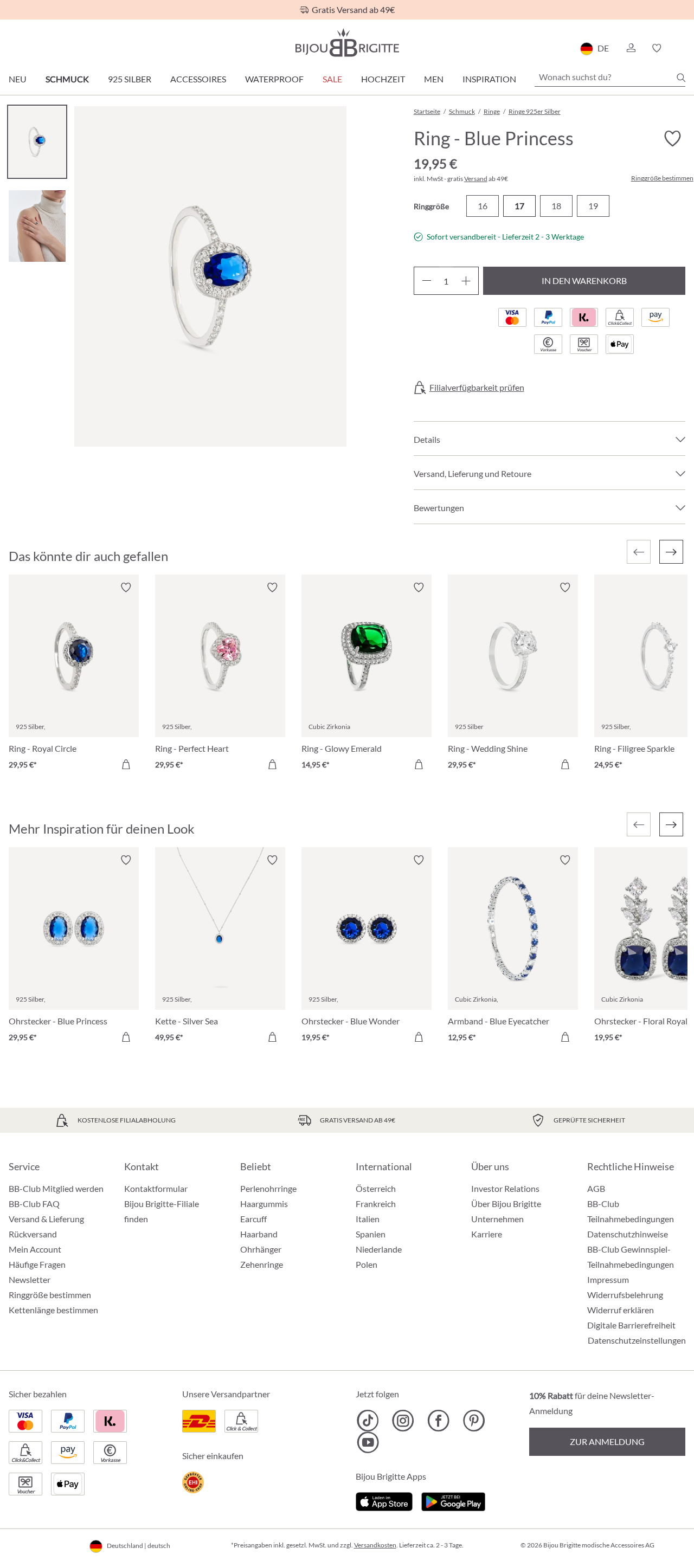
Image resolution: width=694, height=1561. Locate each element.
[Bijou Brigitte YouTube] (368, 1442)
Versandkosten (375, 1545)
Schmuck (67, 79)
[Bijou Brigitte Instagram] (403, 1420)
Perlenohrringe (268, 1188)
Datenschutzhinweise (627, 1234)
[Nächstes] (671, 552)
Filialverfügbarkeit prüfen (476, 387)
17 (519, 206)
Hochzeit (383, 79)
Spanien (370, 1234)
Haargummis (264, 1203)
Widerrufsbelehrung (625, 1294)
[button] (631, 48)
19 (593, 206)
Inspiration (489, 79)
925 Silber (129, 79)
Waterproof (274, 79)
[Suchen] (681, 77)
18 (556, 206)
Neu (18, 79)
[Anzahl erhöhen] (466, 281)
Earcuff (253, 1219)
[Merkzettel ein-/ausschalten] (126, 588)
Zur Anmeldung (607, 1441)
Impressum (608, 1279)
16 (482, 206)
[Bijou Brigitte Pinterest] (473, 1420)
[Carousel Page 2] (37, 225)
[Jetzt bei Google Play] (453, 1500)
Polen (366, 1264)
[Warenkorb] (682, 48)
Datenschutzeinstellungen (637, 1340)
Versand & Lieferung (46, 1219)
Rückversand (33, 1234)
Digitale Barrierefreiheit (631, 1325)
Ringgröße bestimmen (662, 178)
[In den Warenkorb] (126, 764)
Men (434, 79)
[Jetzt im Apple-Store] (384, 1500)
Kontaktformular (156, 1188)
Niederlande (379, 1249)
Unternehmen (497, 1219)
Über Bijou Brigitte (506, 1203)
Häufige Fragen (37, 1264)
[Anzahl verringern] (426, 281)
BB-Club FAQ (34, 1203)
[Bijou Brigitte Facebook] (438, 1420)
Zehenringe (261, 1264)
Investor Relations (505, 1188)
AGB (596, 1188)
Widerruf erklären (620, 1310)
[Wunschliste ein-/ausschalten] (672, 139)
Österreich (376, 1188)
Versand (475, 179)
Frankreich (376, 1203)
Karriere (486, 1234)
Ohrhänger (260, 1249)
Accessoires (198, 79)
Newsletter (29, 1279)
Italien (368, 1219)
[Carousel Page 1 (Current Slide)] (37, 141)
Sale (332, 79)
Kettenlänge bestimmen (53, 1310)
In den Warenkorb (584, 280)
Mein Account (35, 1249)
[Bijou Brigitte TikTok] (368, 1420)
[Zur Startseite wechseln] (347, 42)
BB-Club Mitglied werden (56, 1188)
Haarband (259, 1234)
